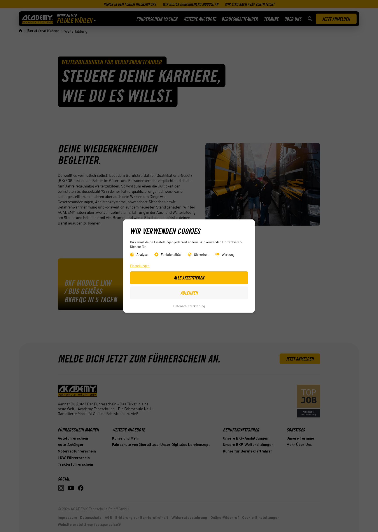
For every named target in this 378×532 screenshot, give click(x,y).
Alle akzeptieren (189, 277)
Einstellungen (139, 265)
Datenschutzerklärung (189, 306)
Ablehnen (189, 293)
